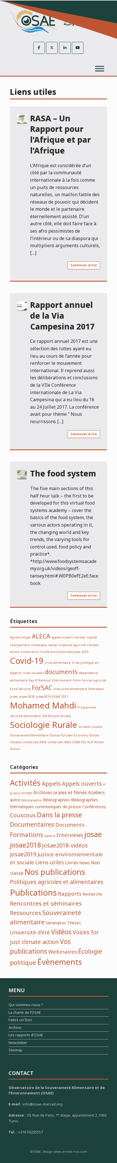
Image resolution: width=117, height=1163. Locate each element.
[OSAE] (58, 21)
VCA (90, 742)
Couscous (23, 816)
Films (77, 680)
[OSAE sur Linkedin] (65, 48)
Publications (33, 893)
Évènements (59, 962)
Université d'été (35, 742)
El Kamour (43, 680)
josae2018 (25, 845)
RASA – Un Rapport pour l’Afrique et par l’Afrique (60, 134)
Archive (15, 1028)
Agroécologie (20, 637)
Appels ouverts (82, 784)
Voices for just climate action (54, 937)
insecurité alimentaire (70, 689)
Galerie (49, 836)
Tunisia (55, 735)
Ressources (25, 913)
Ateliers (96, 793)
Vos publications (40, 947)
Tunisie (94, 735)
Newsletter (18, 1043)
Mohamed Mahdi (43, 706)
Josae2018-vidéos (65, 846)
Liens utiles (49, 862)
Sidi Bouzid (50, 716)
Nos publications (54, 872)
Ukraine (16, 742)
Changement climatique (28, 645)
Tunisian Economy (74, 735)
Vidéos (61, 932)
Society (65, 716)
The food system (63, 474)
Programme (86, 707)
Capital (92, 637)
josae (14, 696)
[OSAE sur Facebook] (39, 48)
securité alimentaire (25, 716)
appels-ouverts (62, 637)
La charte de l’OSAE (25, 1013)
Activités (25, 783)
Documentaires (32, 824)
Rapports (70, 894)
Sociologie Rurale (43, 725)
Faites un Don (20, 1020)
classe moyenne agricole (67, 645)
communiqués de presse (58, 806)
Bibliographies (56, 800)
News (84, 863)
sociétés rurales (90, 727)
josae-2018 (27, 696)
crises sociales (33, 673)
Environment (62, 680)
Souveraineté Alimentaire (29, 735)
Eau (31, 680)
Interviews (96, 689)
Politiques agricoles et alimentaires (56, 882)
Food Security (20, 689)
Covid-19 (27, 661)
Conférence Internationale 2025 (64, 652)
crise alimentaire (58, 663)
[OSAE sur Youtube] (77, 48)
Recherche (92, 894)
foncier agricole (94, 680)
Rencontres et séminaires (46, 904)
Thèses (74, 923)
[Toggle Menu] (99, 68)
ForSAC (42, 688)
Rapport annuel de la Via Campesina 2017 (62, 316)
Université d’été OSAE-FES (67, 742)
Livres (71, 863)
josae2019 (43, 696)
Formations (26, 834)
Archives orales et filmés (60, 793)
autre (15, 800)
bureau (80, 637)
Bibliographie (31, 800)
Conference (30, 652)
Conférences (94, 806)
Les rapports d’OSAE (26, 1036)
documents (61, 672)
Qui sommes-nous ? (26, 1005)
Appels (51, 784)
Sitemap (15, 1051)
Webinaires (62, 952)
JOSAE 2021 (60, 696)
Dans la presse (59, 815)
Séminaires (56, 923)
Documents (70, 825)
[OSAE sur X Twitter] (52, 48)
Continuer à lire (83, 265)
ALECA (41, 636)
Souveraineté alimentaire (45, 917)
